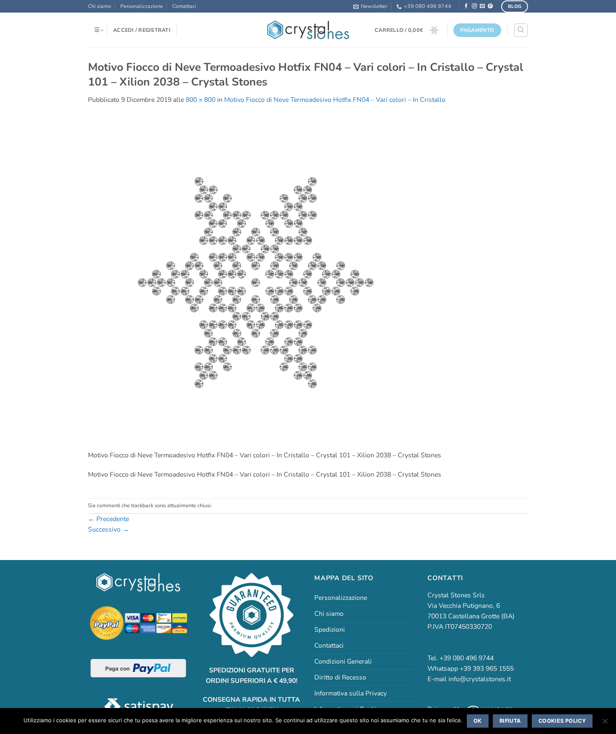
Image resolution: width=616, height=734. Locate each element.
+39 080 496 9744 (427, 6)
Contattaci (184, 6)
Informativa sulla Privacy (350, 693)
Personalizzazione (141, 6)
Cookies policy (562, 721)
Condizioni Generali (343, 661)
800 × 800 (200, 99)
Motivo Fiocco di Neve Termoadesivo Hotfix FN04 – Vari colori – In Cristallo (334, 99)
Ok (478, 721)
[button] (370, 6)
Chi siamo (99, 6)
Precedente (108, 519)
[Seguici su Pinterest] (490, 6)
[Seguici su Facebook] (466, 6)
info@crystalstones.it (479, 679)
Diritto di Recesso (340, 677)
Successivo (108, 529)
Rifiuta (510, 721)
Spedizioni (329, 629)
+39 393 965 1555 (487, 668)
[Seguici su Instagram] (474, 6)
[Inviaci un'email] (482, 6)
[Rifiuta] (605, 723)
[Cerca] (520, 29)
